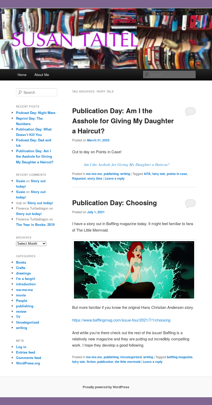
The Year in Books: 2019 (35, 224)
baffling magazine (180, 357)
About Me (41, 74)
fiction (91, 361)
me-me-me (94, 173)
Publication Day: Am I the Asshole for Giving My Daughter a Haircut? (123, 120)
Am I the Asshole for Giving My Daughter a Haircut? (127, 164)
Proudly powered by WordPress (106, 387)
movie (21, 295)
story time (94, 178)
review (21, 311)
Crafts (20, 267)
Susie (20, 180)
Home (22, 74)
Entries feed (25, 352)
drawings (23, 273)
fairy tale (158, 173)
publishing (111, 173)
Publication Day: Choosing (114, 202)
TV (18, 316)
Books (21, 262)
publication (105, 361)
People (21, 300)
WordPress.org (28, 363)
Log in (21, 346)
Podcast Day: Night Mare (35, 112)
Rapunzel (79, 178)
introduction (26, 283)
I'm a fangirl (25, 278)
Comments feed (28, 357)
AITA (147, 173)
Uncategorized (131, 357)
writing (125, 173)
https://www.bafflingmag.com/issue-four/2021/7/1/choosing (121, 320)
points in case (177, 173)
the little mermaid (127, 361)
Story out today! (40, 202)
